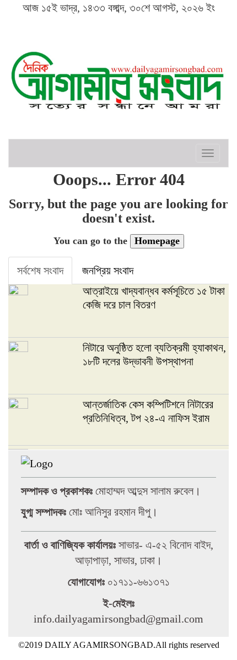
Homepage (157, 240)
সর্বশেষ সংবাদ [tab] (40, 270)
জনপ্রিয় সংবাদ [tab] (107, 270)
